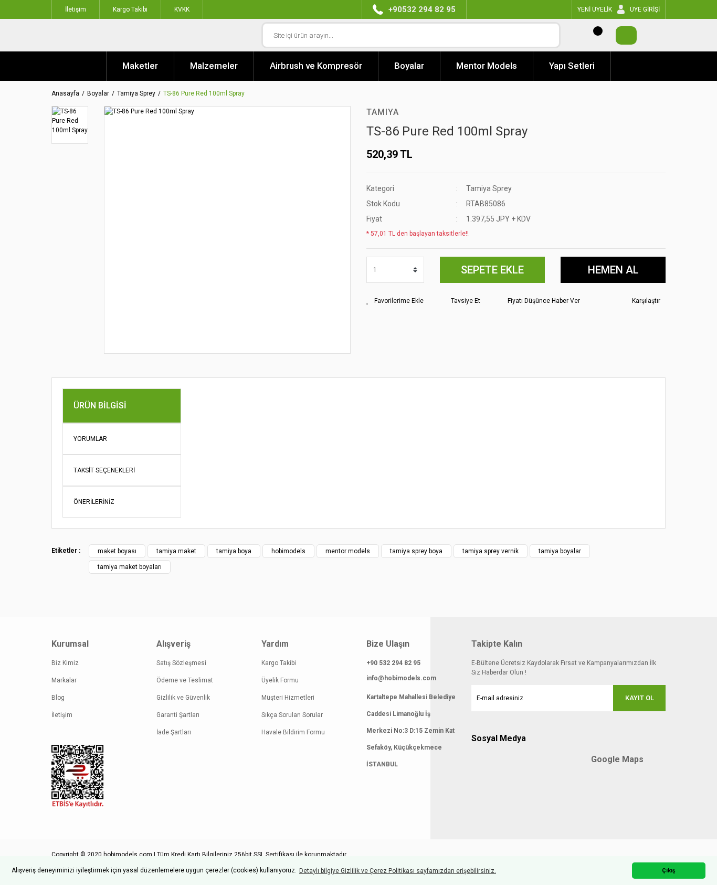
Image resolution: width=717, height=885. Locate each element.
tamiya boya (233, 551)
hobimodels (288, 551)
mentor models (347, 551)
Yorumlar (90, 438)
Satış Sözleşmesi (181, 663)
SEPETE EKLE (492, 270)
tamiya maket (176, 551)
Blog (58, 697)
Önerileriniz (93, 501)
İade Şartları (173, 732)
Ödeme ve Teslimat (184, 680)
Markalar (64, 680)
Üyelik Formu (280, 680)
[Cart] (621, 35)
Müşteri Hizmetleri (287, 697)
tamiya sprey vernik (490, 551)
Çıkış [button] (669, 870)
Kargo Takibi (278, 663)
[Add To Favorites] (395, 300)
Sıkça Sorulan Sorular (292, 715)
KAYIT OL (639, 698)
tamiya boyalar (560, 551)
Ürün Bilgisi (99, 405)
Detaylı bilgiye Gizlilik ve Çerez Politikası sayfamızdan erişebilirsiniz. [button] (397, 871)
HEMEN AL (613, 270)
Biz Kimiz (65, 663)
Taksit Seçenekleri (104, 470)
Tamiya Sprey (489, 188)
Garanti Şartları (177, 715)
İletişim (61, 715)
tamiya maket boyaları (130, 567)
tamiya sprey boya (416, 551)
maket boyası (117, 551)
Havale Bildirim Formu (293, 732)
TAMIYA (382, 112)
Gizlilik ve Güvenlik (183, 697)
